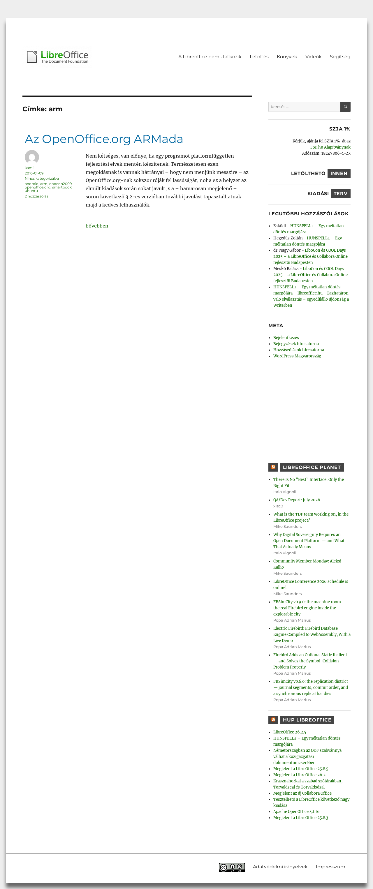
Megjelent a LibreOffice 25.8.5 (300, 768)
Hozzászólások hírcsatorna (298, 350)
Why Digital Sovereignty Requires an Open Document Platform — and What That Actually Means (308, 540)
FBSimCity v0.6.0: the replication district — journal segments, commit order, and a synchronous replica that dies (310, 687)
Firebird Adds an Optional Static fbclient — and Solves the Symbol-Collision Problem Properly (310, 661)
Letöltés (259, 56)
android (31, 183)
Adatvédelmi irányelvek (280, 866)
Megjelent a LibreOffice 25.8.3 (300, 817)
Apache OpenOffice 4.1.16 (296, 811)
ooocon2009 (60, 183)
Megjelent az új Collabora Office (302, 793)
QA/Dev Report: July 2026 (296, 500)
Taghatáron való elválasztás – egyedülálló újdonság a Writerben (311, 299)
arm (43, 183)
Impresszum (330, 866)
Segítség (340, 56)
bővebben (97, 226)
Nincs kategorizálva (42, 178)
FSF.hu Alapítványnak (330, 147)
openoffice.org (37, 187)
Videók (313, 56)
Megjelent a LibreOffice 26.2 (299, 774)
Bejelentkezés (286, 337)
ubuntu (31, 190)
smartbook (62, 187)
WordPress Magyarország (297, 356)
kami (29, 167)
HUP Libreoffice (307, 720)
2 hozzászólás (36, 196)
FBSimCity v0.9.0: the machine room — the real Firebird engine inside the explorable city (309, 608)
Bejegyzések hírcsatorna (296, 343)
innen (339, 173)
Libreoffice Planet (312, 467)
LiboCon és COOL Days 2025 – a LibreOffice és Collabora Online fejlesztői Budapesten (310, 256)
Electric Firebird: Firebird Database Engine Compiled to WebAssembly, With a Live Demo (312, 634)
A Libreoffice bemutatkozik (210, 56)
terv (341, 193)
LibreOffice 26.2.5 (289, 732)
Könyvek (287, 56)
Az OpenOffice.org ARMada (104, 139)
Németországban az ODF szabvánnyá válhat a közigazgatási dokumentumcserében (307, 756)
